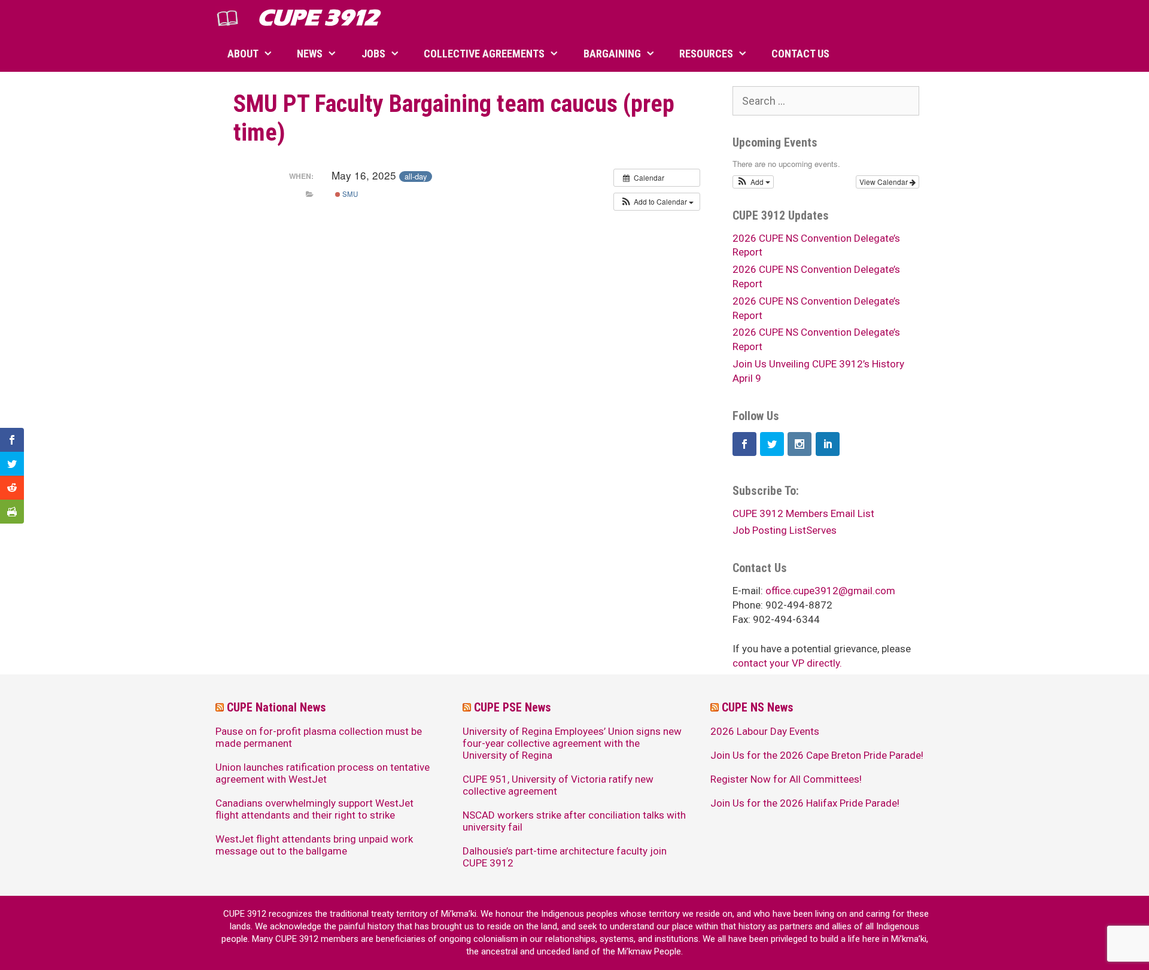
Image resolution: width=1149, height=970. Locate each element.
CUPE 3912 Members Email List (803, 513)
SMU (349, 194)
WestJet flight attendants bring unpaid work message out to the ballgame (314, 845)
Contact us (800, 53)
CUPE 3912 (318, 18)
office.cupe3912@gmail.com (830, 591)
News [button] (310, 53)
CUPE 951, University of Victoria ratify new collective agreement (558, 785)
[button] (657, 201)
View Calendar (884, 182)
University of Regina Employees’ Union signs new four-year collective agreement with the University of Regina (572, 743)
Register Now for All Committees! (786, 779)
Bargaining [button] (612, 53)
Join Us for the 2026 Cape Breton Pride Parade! (816, 755)
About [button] (243, 53)
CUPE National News (276, 707)
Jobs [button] (373, 53)
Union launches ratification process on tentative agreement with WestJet (322, 773)
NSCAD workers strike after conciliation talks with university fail (574, 821)
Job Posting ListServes (784, 530)
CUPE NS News (758, 707)
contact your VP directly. (787, 663)
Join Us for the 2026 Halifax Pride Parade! (804, 803)
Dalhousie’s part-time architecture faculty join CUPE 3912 (565, 857)
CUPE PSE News (512, 707)
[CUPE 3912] (230, 18)
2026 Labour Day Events (764, 731)
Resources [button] (706, 53)
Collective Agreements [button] (484, 53)
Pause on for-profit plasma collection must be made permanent (318, 737)
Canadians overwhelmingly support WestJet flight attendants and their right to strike (314, 809)
